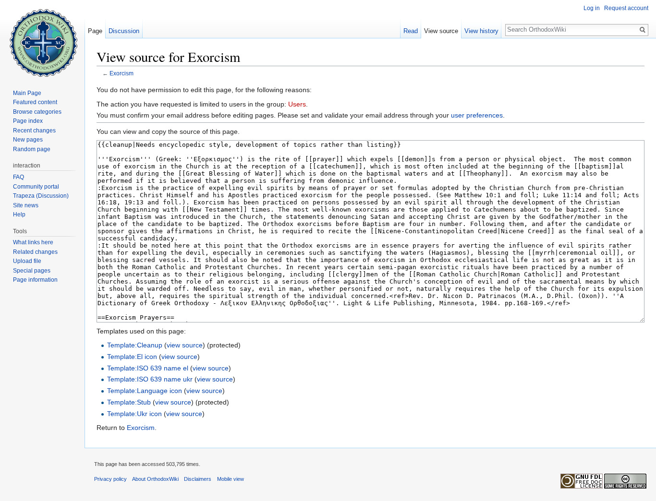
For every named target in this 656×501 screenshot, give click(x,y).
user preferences (477, 115)
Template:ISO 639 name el (147, 368)
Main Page (27, 93)
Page (95, 31)
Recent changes (34, 130)
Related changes (35, 252)
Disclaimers (197, 479)
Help (19, 214)
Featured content (35, 102)
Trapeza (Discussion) (41, 195)
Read (410, 31)
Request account (626, 8)
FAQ (18, 177)
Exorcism (121, 73)
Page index (28, 121)
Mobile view (230, 479)
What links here (33, 242)
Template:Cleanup (134, 345)
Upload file (27, 261)
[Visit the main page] (42, 38)
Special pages (31, 270)
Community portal (36, 186)
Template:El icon (132, 356)
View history (481, 31)
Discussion (124, 31)
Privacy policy (110, 479)
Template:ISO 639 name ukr (150, 379)
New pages (28, 139)
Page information (35, 279)
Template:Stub (129, 402)
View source (441, 31)
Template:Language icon (144, 390)
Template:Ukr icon (134, 414)
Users (297, 104)
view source (185, 345)
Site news (25, 205)
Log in (591, 8)
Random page (31, 149)
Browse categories (37, 111)
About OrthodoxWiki (155, 479)
